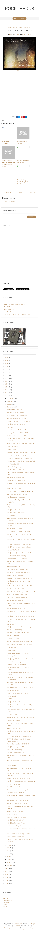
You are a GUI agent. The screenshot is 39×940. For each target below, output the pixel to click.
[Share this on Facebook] (17, 117)
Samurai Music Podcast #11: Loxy (17, 494)
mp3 (30, 27)
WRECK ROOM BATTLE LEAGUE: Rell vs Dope (20, 717)
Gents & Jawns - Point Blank (15, 836)
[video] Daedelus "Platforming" (16, 608)
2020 (7, 372)
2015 (7, 387)
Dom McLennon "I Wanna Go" (15, 811)
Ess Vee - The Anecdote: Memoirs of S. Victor (21, 452)
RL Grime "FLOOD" (12, 714)
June (8, 851)
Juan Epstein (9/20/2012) (14, 750)
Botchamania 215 (12, 650)
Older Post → (33, 192)
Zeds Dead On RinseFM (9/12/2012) (17, 597)
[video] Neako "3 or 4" (13, 702)
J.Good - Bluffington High (14, 467)
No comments (26, 34)
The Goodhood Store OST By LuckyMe (18, 421)
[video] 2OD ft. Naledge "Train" (16, 477)
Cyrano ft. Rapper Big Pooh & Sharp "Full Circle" (23, 182)
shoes (5, 906)
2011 (7, 869)
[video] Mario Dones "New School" (17, 803)
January (9, 865)
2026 (7, 358)
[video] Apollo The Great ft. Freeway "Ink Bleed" (21, 687)
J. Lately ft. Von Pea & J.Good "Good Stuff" (20, 578)
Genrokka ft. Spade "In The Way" (16, 418)
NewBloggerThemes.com (12, 928)
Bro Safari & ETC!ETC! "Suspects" (17, 558)
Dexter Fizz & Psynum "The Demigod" (18, 653)
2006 (7, 883)
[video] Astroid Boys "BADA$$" (16, 747)
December (10, 398)
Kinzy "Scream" (11, 647)
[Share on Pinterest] (24, 117)
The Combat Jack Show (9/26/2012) (18, 480)
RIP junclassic (7, 307)
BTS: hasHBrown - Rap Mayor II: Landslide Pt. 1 (21, 461)
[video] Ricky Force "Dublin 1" (15, 412)
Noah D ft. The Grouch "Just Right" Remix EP (20, 443)
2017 (7, 381)
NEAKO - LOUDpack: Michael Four (17, 595)
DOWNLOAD (19, 70)
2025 (7, 361)
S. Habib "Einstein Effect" (14, 728)
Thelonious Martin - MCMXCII (15, 793)
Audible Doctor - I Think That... (19, 30)
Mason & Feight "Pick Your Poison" (17, 415)
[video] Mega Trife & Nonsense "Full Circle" (20, 659)
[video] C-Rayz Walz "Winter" (15, 820)
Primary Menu (19, 18)
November (10, 401)
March (9, 859)
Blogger (33, 924)
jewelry (5, 904)
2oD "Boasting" (11, 624)
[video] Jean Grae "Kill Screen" (16, 513)
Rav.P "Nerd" (10, 699)
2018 (7, 378)
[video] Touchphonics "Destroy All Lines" (19, 547)
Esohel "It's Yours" (12, 814)
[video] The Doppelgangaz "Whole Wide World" (21, 781)
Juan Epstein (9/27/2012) (14, 488)
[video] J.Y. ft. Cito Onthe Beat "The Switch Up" (21, 616)
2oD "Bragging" (11, 515)
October (9, 404)
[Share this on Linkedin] (26, 117)
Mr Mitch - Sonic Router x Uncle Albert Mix (19, 586)
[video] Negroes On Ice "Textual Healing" (19, 627)
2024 (7, 364)
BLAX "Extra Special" (13, 464)
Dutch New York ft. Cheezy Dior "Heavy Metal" (21, 592)
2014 (7, 390)
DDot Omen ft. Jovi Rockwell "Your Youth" (19, 436)
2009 (7, 875)
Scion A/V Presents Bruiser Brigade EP (18, 790)
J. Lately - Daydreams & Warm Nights (18, 433)
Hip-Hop (25, 27)
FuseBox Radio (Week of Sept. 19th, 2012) (19, 644)
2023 (7, 366)
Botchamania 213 (12, 765)
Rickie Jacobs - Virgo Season (16, 826)
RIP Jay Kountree (8, 309)
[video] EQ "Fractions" (13, 690)
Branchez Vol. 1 (11, 427)
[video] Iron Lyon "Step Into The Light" (18, 633)
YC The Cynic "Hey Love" (14, 784)
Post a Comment (10, 201)
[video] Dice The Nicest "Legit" (16, 823)
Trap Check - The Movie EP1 (15, 589)
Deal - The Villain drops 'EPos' (12, 312)
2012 (7, 395)
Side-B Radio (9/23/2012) (14, 630)
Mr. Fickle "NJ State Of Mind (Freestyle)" (19, 544)
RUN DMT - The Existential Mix (16, 753)
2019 (7, 375)
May (8, 854)
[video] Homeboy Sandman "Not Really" (18, 572)
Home (20, 192)
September (10, 407)
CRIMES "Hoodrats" (12, 446)
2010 (7, 872)
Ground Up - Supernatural (14, 656)
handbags (6, 902)
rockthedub (19, 8)
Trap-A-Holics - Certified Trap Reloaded (18, 834)
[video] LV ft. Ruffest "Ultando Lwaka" (18, 470)
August (9, 845)
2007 (7, 880)
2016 (7, 384)
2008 (7, 877)
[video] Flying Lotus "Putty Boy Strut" (18, 800)
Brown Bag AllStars (15, 27)
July (8, 848)
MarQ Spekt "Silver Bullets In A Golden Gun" (20, 458)
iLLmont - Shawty (12, 449)
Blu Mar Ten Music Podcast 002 (16, 430)
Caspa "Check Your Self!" (14, 410)
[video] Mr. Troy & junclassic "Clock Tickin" (19, 641)
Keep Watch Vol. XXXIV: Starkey (16, 787)
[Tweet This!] (19, 117)
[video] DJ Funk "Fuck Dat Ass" (16, 424)
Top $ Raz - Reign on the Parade (16, 817)
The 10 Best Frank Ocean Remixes (17, 569)
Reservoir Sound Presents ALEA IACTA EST (20, 491)
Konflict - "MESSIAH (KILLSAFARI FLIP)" (14, 304)
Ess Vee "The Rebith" (13, 550)
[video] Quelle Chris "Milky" (14, 528)
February (10, 862)
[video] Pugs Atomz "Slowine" (15, 510)
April (8, 857)
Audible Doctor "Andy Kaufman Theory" (18, 778)
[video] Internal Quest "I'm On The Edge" (19, 553)
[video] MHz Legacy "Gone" (15, 600)
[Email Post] (2, 120)
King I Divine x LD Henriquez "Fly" (16, 556)
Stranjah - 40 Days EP (13, 638)
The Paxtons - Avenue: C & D (15, 720)
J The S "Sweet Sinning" (14, 662)
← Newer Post (6, 192)
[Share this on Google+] (21, 117)
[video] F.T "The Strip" (13, 636)
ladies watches (8, 900)
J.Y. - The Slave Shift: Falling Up (16, 455)
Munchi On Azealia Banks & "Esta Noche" (19, 531)
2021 (7, 369)
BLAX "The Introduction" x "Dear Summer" (19, 736)
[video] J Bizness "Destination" (16, 497)
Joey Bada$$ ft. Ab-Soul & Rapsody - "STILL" (16, 314)
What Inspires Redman (13, 566)
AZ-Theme (16, 926)
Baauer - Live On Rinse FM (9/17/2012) (18, 693)
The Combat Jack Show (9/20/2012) (18, 744)
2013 (7, 393)
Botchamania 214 (12, 696)
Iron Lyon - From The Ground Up (16, 665)
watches (6, 898)
